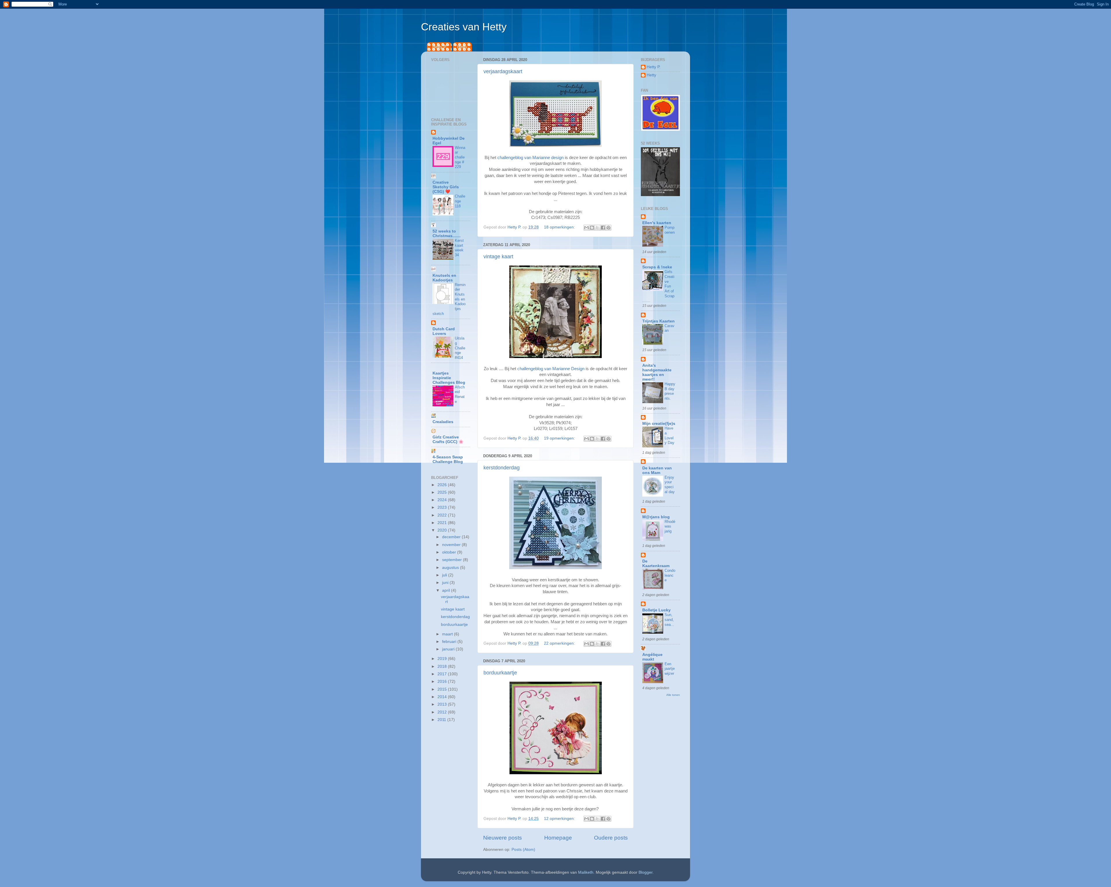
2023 (442, 507)
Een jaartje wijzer (670, 669)
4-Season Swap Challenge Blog (448, 459)
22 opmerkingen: (560, 643)
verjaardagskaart (502, 71)
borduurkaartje (500, 673)
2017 (442, 674)
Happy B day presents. (670, 391)
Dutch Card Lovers (444, 331)
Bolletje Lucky (656, 610)
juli (445, 575)
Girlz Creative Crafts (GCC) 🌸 (448, 439)
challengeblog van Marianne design (530, 157)
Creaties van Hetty (464, 27)
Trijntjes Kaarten (658, 321)
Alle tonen (673, 694)
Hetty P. (439, 46)
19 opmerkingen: (560, 438)
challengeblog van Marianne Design (550, 368)
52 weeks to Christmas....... (447, 233)
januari (449, 649)
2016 (442, 681)
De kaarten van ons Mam (657, 470)
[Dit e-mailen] (586, 227)
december (452, 537)
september (452, 560)
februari (449, 641)
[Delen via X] (597, 227)
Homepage (558, 838)
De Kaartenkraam (655, 563)
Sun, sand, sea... (669, 619)
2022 (442, 515)
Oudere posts (611, 838)
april (446, 590)
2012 (442, 712)
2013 (442, 704)
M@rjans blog (656, 517)
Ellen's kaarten (656, 223)
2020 (442, 530)
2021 (442, 523)
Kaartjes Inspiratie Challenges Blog (449, 378)
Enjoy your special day (670, 484)
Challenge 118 (460, 201)
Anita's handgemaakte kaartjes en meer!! (657, 372)
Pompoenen (670, 230)
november (452, 545)
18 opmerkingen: (560, 227)
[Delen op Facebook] (603, 227)
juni (446, 582)
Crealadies (443, 422)
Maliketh (585, 872)
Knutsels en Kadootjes (444, 277)
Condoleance (670, 575)
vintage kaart (498, 256)
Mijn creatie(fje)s (658, 423)
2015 (442, 689)
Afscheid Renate (460, 394)
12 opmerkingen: (560, 818)
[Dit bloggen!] (592, 227)
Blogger (645, 872)
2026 (442, 485)
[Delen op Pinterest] (608, 227)
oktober (449, 552)
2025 (442, 492)
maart (448, 634)
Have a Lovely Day (669, 435)
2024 (442, 500)
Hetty (462, 46)
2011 (442, 720)
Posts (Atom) (523, 849)
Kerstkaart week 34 (459, 247)
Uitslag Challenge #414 (460, 348)
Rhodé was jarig (670, 526)
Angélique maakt (652, 656)
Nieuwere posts (502, 838)
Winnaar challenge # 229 (460, 157)
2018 (442, 666)
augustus (451, 567)
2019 (442, 659)
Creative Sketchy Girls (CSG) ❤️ (446, 187)
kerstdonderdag (501, 468)
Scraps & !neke (657, 267)
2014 (442, 697)
